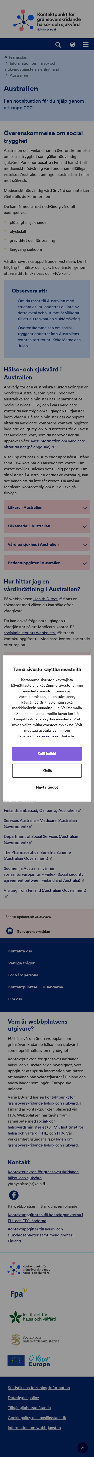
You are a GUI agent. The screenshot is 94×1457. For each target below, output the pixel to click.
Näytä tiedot (47, 787)
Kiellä (47, 770)
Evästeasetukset (46, 735)
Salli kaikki (47, 753)
